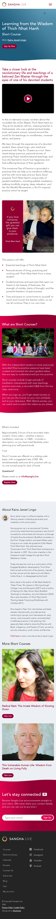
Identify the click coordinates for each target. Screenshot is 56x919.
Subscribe (7, 875)
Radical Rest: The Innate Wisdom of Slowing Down (28, 707)
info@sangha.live (30, 476)
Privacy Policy (7, 907)
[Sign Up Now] (9, 43)
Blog (5, 881)
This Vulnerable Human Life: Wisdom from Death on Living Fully (27, 766)
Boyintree (17, 911)
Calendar (7, 860)
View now (8, 716)
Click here (14, 636)
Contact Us (8, 870)
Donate (6, 865)
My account (8, 891)
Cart (5, 886)
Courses (7, 849)
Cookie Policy (19, 907)
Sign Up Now (9, 46)
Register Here (9, 482)
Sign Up (47, 817)
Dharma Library (10, 854)
